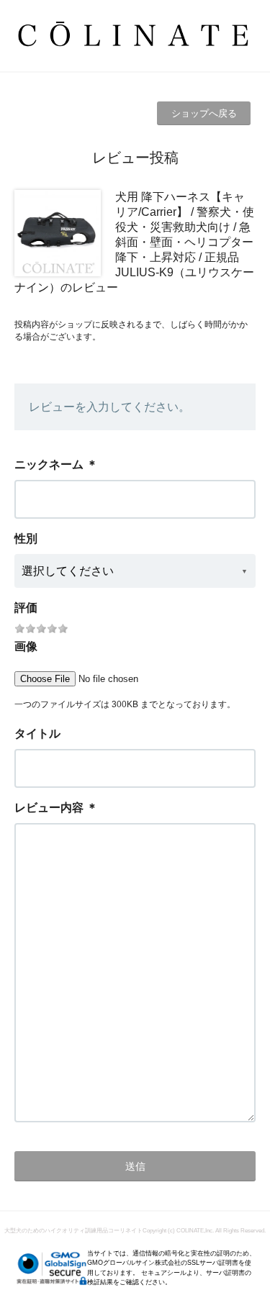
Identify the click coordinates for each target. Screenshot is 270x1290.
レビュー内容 (49, 807)
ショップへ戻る (204, 113)
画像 (25, 646)
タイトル (37, 733)
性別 (25, 538)
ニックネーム (49, 464)
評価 (25, 607)
